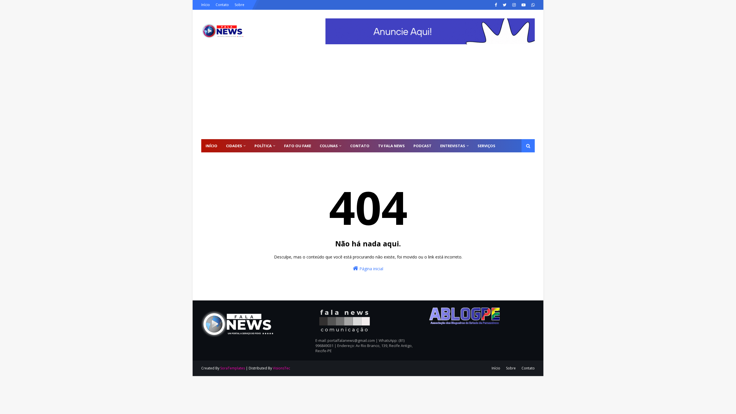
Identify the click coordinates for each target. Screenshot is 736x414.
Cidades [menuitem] (234, 145)
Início (205, 4)
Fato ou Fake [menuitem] (297, 145)
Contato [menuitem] (359, 145)
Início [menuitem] (211, 145)
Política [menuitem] (263, 145)
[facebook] (496, 5)
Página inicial (370, 268)
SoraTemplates (232, 368)
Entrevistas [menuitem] (452, 145)
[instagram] (514, 5)
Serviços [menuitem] (486, 145)
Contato (222, 4)
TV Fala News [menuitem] (391, 145)
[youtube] (523, 5)
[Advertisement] (367, 96)
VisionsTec (281, 368)
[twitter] (504, 5)
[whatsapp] (532, 5)
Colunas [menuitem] (329, 145)
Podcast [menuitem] (422, 145)
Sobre (239, 4)
